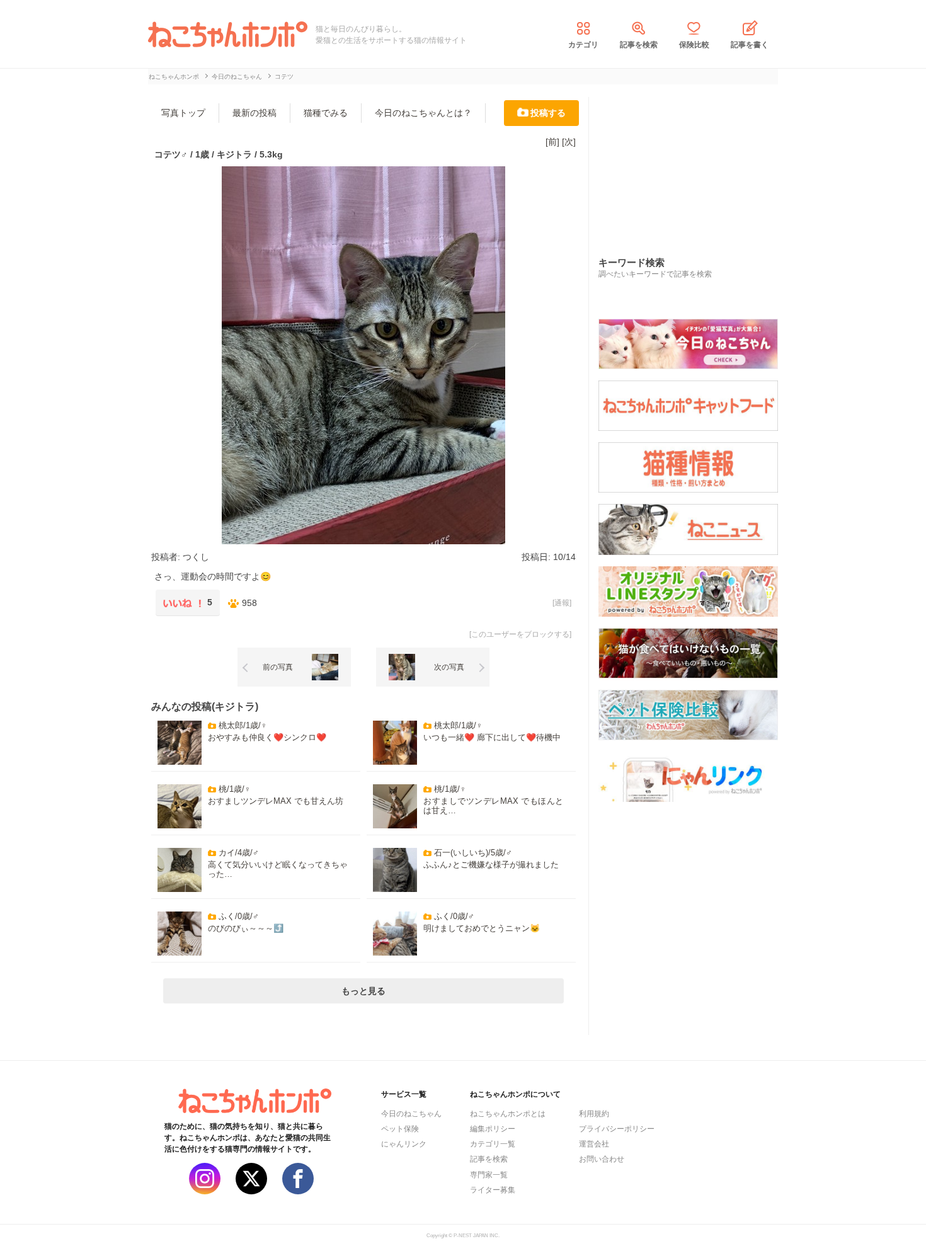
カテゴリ (583, 44)
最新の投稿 (254, 113)
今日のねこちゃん (411, 1113)
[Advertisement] (692, 163)
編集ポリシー (492, 1128)
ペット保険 (400, 1128)
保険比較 (694, 44)
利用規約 (594, 1113)
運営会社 (594, 1144)
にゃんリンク (403, 1144)
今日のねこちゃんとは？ (423, 113)
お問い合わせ (601, 1159)
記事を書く (750, 44)
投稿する (548, 113)
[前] (552, 142)
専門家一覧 (489, 1174)
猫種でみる (326, 113)
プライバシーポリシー (616, 1128)
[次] (569, 142)
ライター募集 (492, 1190)
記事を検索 (639, 44)
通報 (561, 602)
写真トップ (183, 113)
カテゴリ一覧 (492, 1144)
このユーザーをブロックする (520, 634)
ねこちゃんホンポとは (508, 1113)
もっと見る (363, 991)
